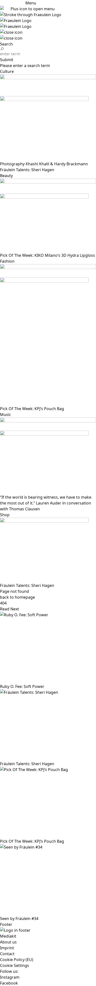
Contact (7, 953)
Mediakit (8, 936)
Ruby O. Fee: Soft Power (22, 686)
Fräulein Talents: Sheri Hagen (27, 585)
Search (6, 44)
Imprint (7, 948)
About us (8, 942)
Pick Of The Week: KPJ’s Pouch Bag (32, 841)
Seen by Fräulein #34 (19, 918)
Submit (6, 59)
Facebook (9, 983)
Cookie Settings (14, 965)
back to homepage (17, 597)
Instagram (9, 977)
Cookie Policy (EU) (16, 959)
